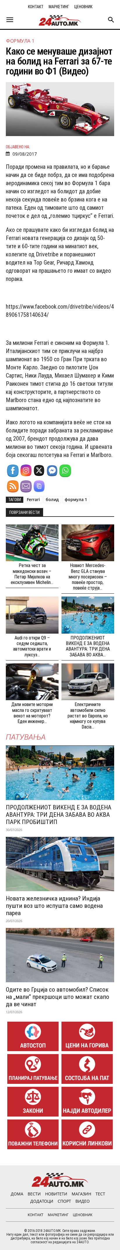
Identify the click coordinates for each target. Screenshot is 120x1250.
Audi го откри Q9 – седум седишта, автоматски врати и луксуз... (32, 646)
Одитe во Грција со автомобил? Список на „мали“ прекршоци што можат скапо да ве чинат (57, 997)
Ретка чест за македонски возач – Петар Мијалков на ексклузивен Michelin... (32, 574)
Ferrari (33, 499)
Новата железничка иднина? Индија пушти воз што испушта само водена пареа (54, 906)
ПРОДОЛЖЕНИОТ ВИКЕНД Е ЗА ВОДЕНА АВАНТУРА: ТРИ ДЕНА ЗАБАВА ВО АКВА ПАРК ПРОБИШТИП (58, 814)
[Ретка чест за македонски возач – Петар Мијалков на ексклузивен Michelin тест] (32, 542)
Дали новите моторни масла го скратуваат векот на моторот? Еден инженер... (32, 713)
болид (52, 499)
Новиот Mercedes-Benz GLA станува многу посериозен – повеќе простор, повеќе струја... (88, 577)
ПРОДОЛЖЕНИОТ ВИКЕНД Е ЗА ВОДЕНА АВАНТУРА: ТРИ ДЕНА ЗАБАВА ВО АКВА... (88, 646)
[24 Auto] (60, 20)
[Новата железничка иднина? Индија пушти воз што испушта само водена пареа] (60, 864)
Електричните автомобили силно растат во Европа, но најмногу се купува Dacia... (88, 716)
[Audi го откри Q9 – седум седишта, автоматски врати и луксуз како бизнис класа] (32, 615)
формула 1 (76, 499)
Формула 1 (20, 41)
